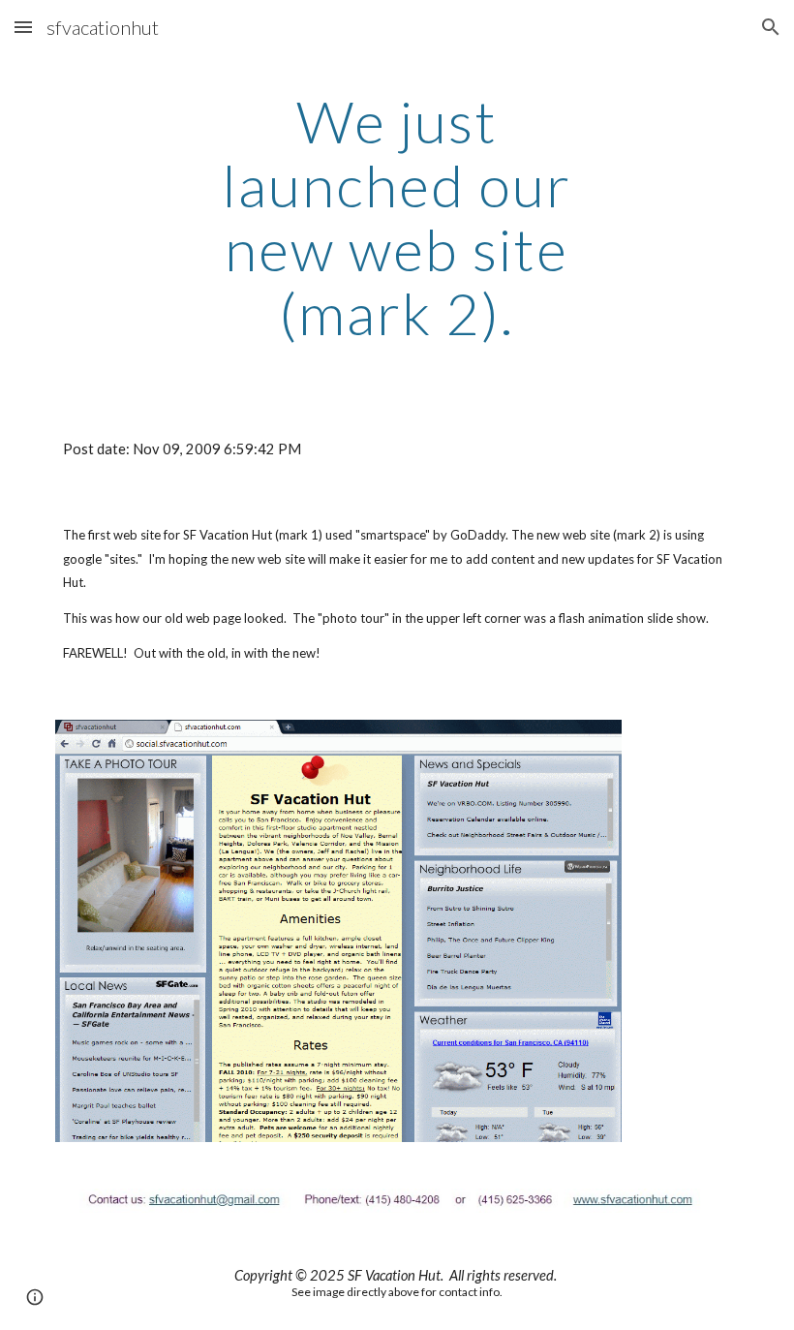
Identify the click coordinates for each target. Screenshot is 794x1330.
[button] (23, 26)
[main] (397, 217)
